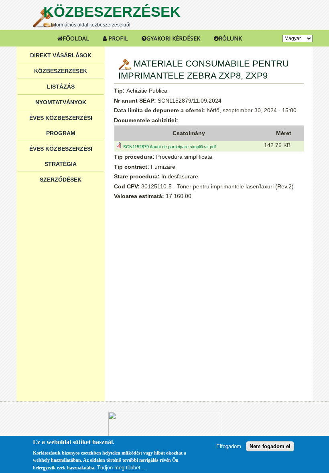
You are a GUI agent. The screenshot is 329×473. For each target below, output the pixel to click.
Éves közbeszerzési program (60, 125)
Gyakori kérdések (173, 38)
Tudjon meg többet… (121, 468)
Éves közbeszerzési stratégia (60, 156)
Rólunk (230, 38)
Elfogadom (228, 446)
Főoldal (76, 38)
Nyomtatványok (60, 102)
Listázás (61, 86)
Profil (117, 38)
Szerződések (60, 179)
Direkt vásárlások (60, 55)
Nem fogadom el (270, 446)
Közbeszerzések (112, 12)
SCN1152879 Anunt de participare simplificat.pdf (169, 146)
